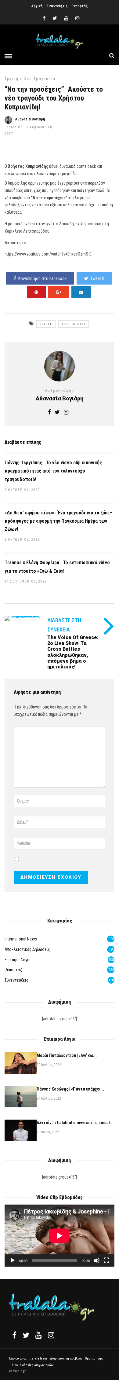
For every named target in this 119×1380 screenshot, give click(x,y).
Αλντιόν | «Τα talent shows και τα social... (75, 1122)
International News (21, 939)
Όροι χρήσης (94, 1358)
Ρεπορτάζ (79, 6)
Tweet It (97, 278)
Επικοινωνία (18, 1358)
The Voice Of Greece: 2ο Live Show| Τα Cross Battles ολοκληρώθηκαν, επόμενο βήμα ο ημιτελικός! (73, 652)
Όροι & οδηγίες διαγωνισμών (32, 1365)
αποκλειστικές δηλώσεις (27, 949)
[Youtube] (66, 18)
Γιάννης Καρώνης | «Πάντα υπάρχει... (70, 1089)
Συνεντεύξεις (56, 6)
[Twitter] (26, 1335)
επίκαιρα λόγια (18, 959)
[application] (59, 1236)
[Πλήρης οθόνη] (106, 1260)
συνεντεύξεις (16, 980)
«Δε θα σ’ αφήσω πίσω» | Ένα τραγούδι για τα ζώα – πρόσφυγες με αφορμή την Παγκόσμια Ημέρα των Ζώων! (59, 521)
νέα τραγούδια (40, 79)
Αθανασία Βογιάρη (30, 119)
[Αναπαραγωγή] (12, 1260)
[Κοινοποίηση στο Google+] (58, 292)
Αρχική (36, 6)
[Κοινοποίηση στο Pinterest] (36, 292)
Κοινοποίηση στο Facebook (42, 278)
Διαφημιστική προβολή (66, 1358)
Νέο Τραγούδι (73, 324)
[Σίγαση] (97, 1260)
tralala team (38, 1358)
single (45, 324)
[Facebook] (14, 1335)
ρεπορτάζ (13, 969)
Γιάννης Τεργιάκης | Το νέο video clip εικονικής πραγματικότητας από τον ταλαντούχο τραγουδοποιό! (53, 471)
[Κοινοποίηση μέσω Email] (81, 292)
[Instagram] (77, 18)
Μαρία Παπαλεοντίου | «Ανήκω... (67, 1055)
